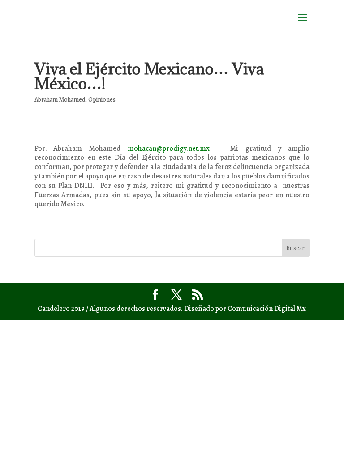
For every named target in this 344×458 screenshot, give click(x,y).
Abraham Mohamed (59, 99)
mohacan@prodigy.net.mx (169, 148)
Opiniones (102, 99)
